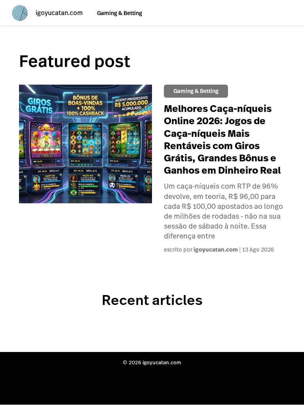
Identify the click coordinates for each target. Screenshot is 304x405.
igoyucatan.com (216, 250)
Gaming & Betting (119, 13)
